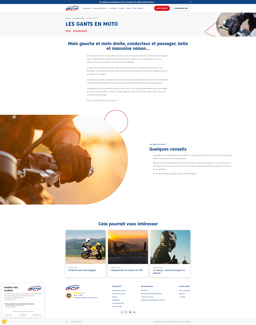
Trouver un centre (118, 294)
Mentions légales (76, 321)
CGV (67, 321)
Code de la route (147, 297)
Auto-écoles (162, 8)
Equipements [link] (80, 30)
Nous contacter (184, 290)
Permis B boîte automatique (151, 294)
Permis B (144, 290)
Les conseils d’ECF (78, 18)
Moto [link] (68, 30)
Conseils (182, 297)
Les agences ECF (118, 303)
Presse (114, 297)
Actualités (115, 300)
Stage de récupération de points (152, 300)
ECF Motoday (117, 306)
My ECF (182, 294)
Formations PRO (181, 8)
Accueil (68, 18)
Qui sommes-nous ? (119, 290)
